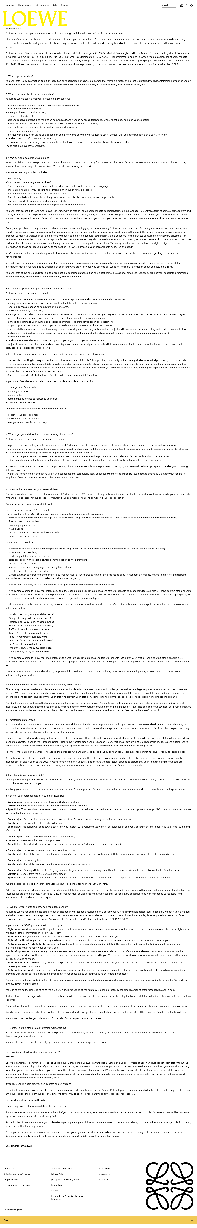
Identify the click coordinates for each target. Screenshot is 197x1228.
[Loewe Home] (35, 18)
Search (165, 5)
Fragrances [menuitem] (9, 5)
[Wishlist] (186, 5)
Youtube (104, 1180)
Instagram (105, 1174)
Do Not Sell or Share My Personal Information (67, 1197)
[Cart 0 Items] (191, 5)
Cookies (55, 1191)
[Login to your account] (181, 5)
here (169, 267)
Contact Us (9, 1169)
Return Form (57, 1185)
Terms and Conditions (61, 1169)
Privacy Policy (57, 1174)
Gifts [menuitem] (55, 5)
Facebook (105, 1169)
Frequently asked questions (17, 1185)
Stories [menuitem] (64, 5)
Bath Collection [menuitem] (42, 5)
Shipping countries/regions (17, 1174)
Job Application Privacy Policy (65, 1180)
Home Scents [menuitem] (24, 5)
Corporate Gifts (11, 1180)
